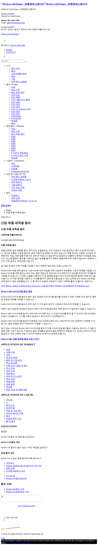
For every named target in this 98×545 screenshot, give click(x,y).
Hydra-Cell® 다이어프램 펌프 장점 (16, 291)
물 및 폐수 (10, 421)
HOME (9, 50)
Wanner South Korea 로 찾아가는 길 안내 (23, 466)
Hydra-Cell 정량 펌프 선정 (17, 492)
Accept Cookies (12, 543)
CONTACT (11, 52)
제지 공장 (10, 379)
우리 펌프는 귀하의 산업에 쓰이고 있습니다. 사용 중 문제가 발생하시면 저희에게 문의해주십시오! (45, 286)
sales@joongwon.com (16, 23)
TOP (3, 538)
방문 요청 (10, 468)
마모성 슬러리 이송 (14, 413)
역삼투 (9, 387)
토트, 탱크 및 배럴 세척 (16, 390)
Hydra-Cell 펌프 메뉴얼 (16, 478)
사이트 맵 (10, 476)
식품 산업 (10, 352)
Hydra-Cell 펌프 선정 (15, 489)
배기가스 (10, 405)
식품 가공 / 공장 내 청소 (17, 365)
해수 (8, 416)
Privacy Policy (25, 543)
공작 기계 (10, 371)
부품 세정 (10, 382)
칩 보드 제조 (11, 357)
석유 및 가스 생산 (14, 376)
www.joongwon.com (26, 506)
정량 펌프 (10, 373)
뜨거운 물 (10, 408)
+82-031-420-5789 (17, 45)
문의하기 (10, 463)
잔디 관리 (10, 368)
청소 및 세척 (11, 363)
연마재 (9, 400)
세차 (8, 355)
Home (8, 210)
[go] (26, 61)
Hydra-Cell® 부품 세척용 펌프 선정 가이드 (20, 339)
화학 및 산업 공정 (14, 360)
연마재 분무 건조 (13, 419)
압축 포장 (10, 384)
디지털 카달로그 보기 (16, 471)
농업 (8, 349)
